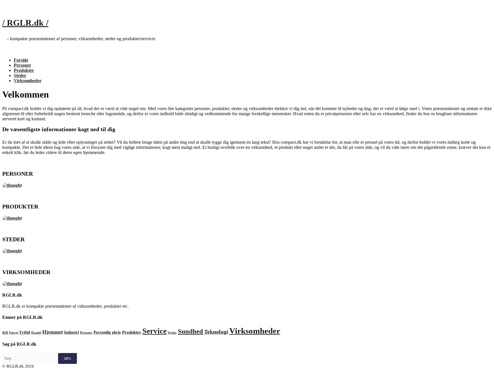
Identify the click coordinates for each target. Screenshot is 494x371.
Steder (20, 75)
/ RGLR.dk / (25, 22)
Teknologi (216, 332)
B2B (5, 332)
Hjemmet (52, 332)
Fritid (24, 332)
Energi (13, 332)
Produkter (24, 70)
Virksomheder (27, 80)
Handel (36, 332)
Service (154, 331)
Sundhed (190, 331)
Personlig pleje (107, 332)
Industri (71, 332)
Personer (22, 65)
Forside (21, 60)
